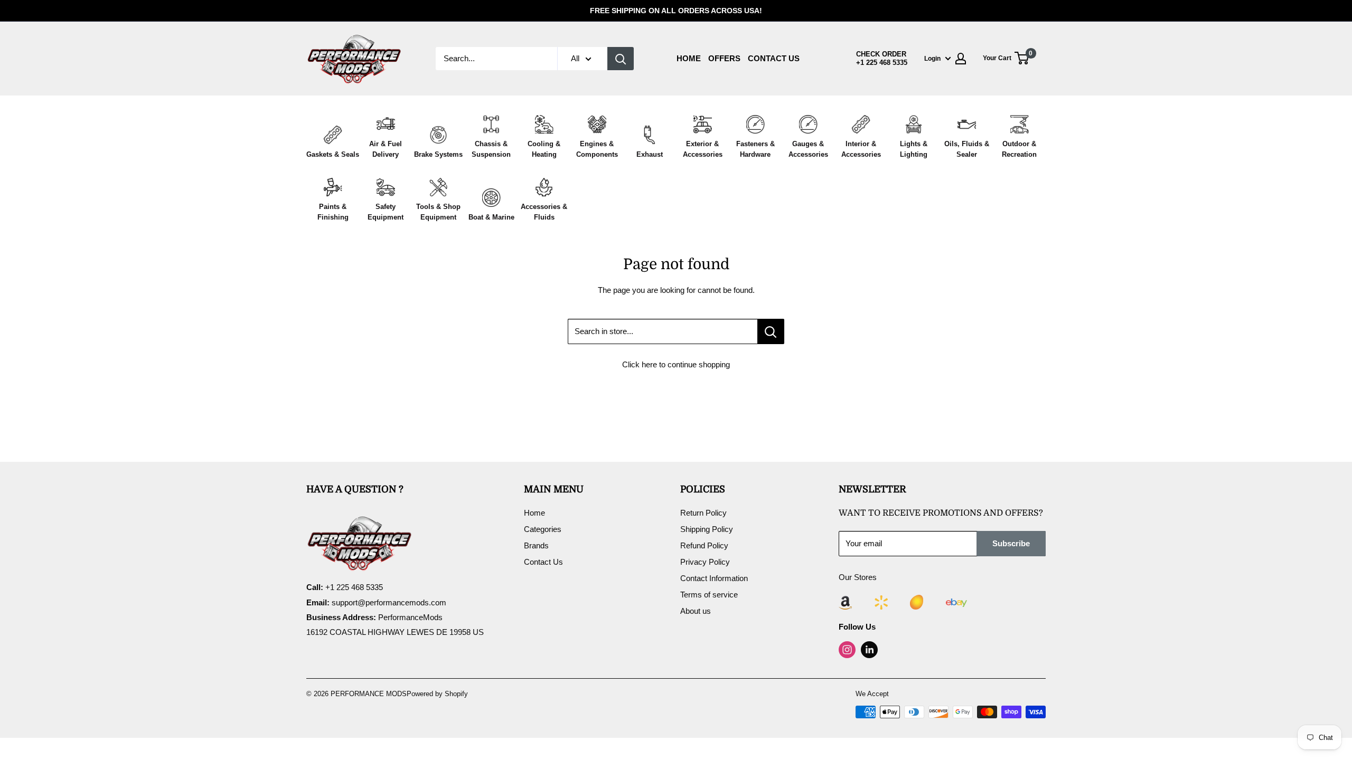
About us (695, 610)
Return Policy (703, 512)
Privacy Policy (705, 561)
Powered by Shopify (437, 694)
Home (689, 58)
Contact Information (714, 578)
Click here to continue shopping (676, 364)
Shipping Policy (706, 529)
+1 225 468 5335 (881, 62)
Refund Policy (704, 545)
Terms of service (709, 594)
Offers (724, 58)
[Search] (620, 58)
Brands (536, 545)
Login (932, 58)
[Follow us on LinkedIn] (869, 649)
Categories (542, 529)
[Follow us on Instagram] (847, 649)
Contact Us (774, 58)
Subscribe (1011, 543)
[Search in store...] (770, 331)
